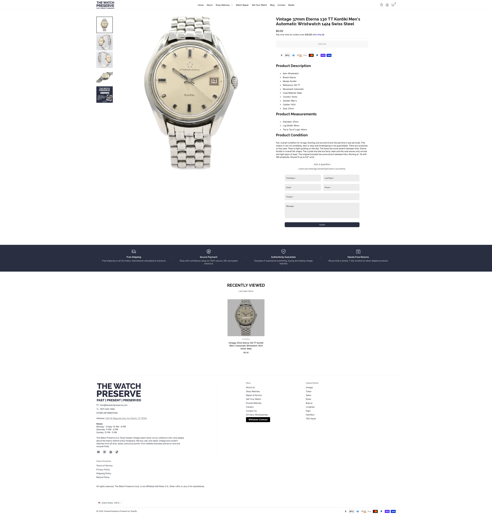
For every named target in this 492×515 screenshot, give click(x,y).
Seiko (308, 395)
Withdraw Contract (258, 419)
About (210, 5)
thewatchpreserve (111, 511)
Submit (322, 225)
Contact (281, 5)
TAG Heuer (311, 418)
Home (201, 5)
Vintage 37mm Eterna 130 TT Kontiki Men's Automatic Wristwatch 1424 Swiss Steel (246, 346)
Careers (250, 407)
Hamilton (310, 414)
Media (291, 5)
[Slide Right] (263, 93)
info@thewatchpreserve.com (113, 405)
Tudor (308, 391)
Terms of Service (104, 465)
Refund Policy (103, 477)
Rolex (308, 399)
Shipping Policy (103, 473)
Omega (309, 387)
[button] (381, 5)
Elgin (308, 411)
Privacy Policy (103, 469)
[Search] (381, 5)
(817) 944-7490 (107, 409)
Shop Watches (223, 5)
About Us (250, 387)
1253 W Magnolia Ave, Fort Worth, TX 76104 (126, 418)
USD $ (110, 503)
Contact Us (251, 411)
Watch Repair (242, 5)
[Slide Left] (120, 93)
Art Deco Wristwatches (257, 414)
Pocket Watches (253, 403)
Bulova (309, 403)
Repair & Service (254, 395)
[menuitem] (276, 387)
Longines (310, 407)
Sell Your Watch (259, 5)
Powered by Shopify (128, 511)
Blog (272, 5)
